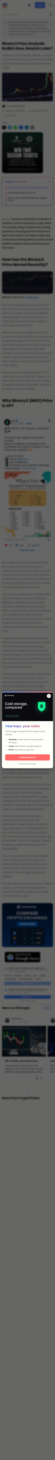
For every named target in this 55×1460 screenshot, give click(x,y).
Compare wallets (27, 757)
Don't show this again (27, 764)
